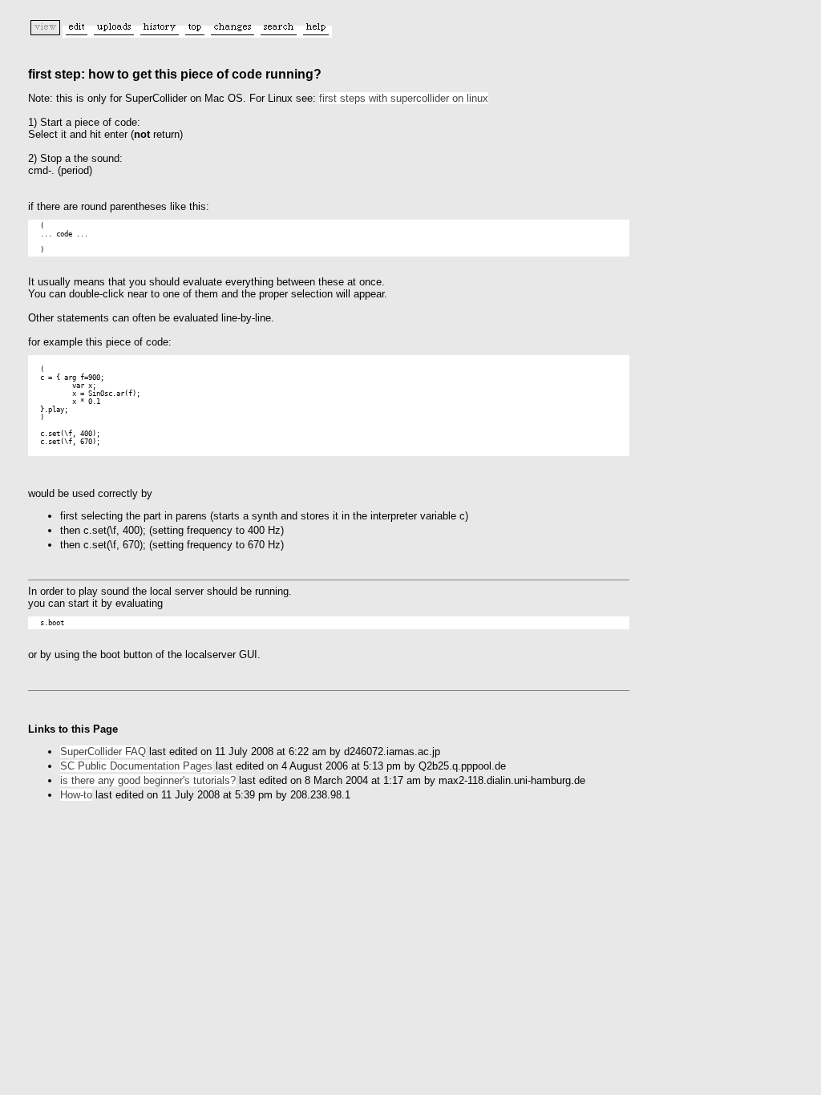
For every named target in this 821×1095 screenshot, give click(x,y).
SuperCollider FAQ (103, 751)
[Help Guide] (316, 32)
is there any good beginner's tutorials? (148, 780)
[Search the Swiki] (278, 32)
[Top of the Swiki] (195, 32)
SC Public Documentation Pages (136, 766)
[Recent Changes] (232, 32)
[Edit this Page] (77, 32)
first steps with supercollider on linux (403, 98)
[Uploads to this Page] (114, 32)
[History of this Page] (159, 32)
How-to (76, 795)
